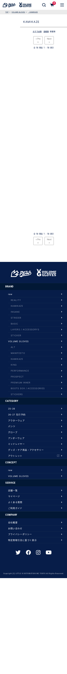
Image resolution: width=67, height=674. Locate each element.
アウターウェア (16, 420)
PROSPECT (17, 376)
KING (14, 365)
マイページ (14, 496)
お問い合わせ (15, 528)
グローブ (13, 432)
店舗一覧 (13, 490)
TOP (6, 12)
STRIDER (16, 318)
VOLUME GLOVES (18, 12)
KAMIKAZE (33, 12)
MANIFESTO (18, 353)
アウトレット (15, 456)
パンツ (11, 426)
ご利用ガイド (15, 508)
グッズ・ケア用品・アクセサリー (26, 450)
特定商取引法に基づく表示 (22, 540)
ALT (13, 347)
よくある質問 (15, 502)
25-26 (11, 408)
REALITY (16, 300)
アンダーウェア (16, 438)
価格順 (46, 31)
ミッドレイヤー (16, 444)
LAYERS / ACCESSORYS (25, 329)
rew (10, 294)
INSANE (15, 312)
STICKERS (17, 394)
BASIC (14, 323)
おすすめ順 (37, 31)
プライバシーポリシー (20, 534)
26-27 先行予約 (17, 414)
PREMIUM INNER (21, 382)
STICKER (16, 335)
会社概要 (13, 522)
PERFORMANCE (20, 370)
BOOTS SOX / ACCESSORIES (28, 388)
